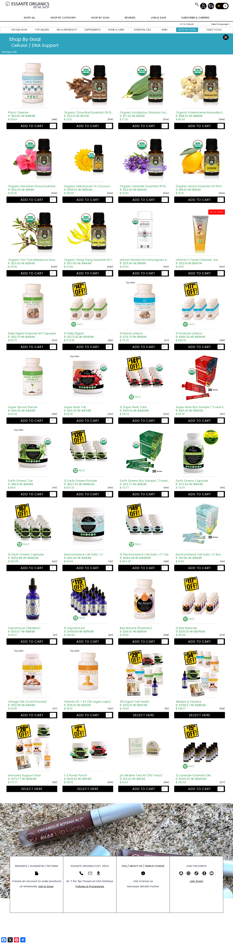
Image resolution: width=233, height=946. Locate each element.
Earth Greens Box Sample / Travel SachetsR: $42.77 (144, 482)
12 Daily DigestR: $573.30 (79, 335)
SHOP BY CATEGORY (63, 17)
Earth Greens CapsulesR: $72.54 (192, 482)
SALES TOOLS (214, 29)
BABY (165, 29)
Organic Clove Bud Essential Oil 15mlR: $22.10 (88, 114)
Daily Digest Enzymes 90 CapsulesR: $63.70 (32, 335)
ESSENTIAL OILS (142, 29)
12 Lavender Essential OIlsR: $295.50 (193, 777)
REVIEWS (130, 17)
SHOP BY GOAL (100, 17)
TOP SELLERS (42, 29)
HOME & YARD (116, 29)
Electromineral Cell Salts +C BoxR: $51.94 (198, 556)
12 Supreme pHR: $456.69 (79, 629)
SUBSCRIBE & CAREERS (195, 17)
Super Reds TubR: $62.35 (77, 408)
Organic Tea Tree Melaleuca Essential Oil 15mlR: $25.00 (32, 261)
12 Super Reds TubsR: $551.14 (134, 408)
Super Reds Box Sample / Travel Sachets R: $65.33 (200, 408)
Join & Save (45, 886)
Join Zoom (196, 881)
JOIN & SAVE (196, 4)
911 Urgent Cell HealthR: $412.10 (134, 703)
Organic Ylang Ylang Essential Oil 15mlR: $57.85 (88, 261)
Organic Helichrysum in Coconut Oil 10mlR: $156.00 (88, 188)
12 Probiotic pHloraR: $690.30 (190, 335)
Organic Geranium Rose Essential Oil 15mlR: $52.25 (32, 188)
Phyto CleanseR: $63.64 (21, 114)
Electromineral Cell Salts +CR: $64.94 (83, 556)
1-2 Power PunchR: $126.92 (77, 777)
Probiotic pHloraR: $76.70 (133, 335)
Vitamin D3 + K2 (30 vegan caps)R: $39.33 (87, 703)
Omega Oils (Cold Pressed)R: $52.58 (27, 703)
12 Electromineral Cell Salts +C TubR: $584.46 (144, 556)
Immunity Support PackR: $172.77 (24, 777)
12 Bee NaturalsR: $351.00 (190, 629)
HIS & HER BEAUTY (67, 29)
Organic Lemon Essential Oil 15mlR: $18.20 (199, 188)
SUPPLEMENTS (92, 29)
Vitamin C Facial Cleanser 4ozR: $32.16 (197, 261)
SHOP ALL (29, 17)
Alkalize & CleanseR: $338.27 (191, 703)
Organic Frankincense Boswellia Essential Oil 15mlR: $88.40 (200, 114)
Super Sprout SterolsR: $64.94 (22, 408)
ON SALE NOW (19, 29)
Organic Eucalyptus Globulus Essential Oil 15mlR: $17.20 (144, 114)
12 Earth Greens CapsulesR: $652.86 (26, 556)
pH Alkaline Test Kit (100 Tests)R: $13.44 (141, 777)
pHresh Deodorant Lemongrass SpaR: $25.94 (144, 261)
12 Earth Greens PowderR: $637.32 (80, 482)
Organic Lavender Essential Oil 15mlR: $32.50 (144, 188)
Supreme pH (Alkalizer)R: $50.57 (24, 629)
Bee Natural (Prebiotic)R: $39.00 (136, 629)
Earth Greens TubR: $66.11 (20, 482)
